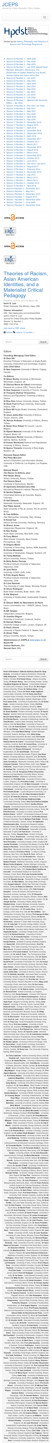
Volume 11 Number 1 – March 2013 (22, 180)
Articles (9, 332)
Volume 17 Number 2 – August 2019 (22, 125)
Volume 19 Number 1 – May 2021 (21, 111)
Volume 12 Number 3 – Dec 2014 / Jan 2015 (25, 163)
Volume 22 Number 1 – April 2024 (21, 83)
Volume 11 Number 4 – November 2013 (23, 171)
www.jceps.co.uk (38, 639)
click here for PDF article (14, 328)
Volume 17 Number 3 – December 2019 (23, 122)
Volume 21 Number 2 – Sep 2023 (21, 89)
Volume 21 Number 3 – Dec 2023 (21, 86)
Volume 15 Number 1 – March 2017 (22, 144)
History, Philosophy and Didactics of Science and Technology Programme (29, 43)
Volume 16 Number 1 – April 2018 (21, 136)
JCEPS (10, 4)
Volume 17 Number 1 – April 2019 (21, 127)
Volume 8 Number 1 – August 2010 (21, 196)
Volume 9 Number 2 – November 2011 (23, 188)
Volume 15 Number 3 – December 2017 (23, 138)
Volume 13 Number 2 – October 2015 (22, 158)
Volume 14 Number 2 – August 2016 (22, 149)
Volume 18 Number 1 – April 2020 (21, 116)
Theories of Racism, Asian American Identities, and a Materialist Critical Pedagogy (26, 284)
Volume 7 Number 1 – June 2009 (20, 202)
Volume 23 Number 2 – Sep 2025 (21, 64)
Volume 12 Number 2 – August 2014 (22, 166)
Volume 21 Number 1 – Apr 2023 (20, 91)
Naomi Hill (33, 300)
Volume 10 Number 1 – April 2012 (21, 185)
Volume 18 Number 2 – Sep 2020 (21, 119)
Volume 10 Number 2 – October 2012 (22, 183)
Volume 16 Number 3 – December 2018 (23, 130)
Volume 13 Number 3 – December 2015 (23, 155)
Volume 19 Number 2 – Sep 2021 (21, 108)
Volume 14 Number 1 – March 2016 (22, 152)
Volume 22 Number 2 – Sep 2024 (21, 80)
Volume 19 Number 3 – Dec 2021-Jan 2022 (25, 105)
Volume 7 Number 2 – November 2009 (23, 199)
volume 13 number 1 (25, 332)
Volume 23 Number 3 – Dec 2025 (21, 61)
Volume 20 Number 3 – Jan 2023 (20, 94)
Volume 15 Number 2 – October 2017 (22, 141)
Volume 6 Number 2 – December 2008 (23, 205)
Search (43, 341)
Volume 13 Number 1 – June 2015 (21, 160)
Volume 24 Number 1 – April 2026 (21, 58)
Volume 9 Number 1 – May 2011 (20, 191)
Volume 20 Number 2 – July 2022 (21, 97)
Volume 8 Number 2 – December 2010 (23, 194)
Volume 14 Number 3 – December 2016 (23, 147)
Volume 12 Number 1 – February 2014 (23, 169)
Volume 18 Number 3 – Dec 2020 (21, 114)
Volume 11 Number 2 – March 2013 (22, 177)
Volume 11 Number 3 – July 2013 (21, 174)
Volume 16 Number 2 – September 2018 (24, 133)
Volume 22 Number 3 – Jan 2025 (20, 78)
